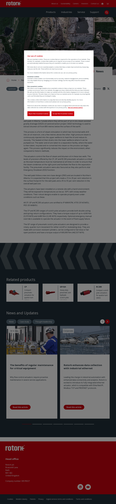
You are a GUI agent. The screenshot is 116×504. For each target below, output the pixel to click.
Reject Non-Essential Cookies (38, 113)
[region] (59, 85)
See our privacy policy (75, 107)
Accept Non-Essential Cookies (63, 113)
